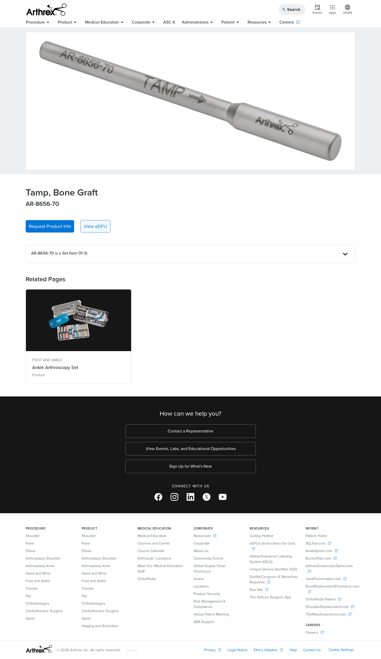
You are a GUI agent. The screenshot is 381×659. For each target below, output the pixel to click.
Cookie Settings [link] (341, 650)
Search (291, 9)
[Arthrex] (46, 10)
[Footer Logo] (39, 649)
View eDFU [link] (95, 226)
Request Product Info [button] (50, 226)
